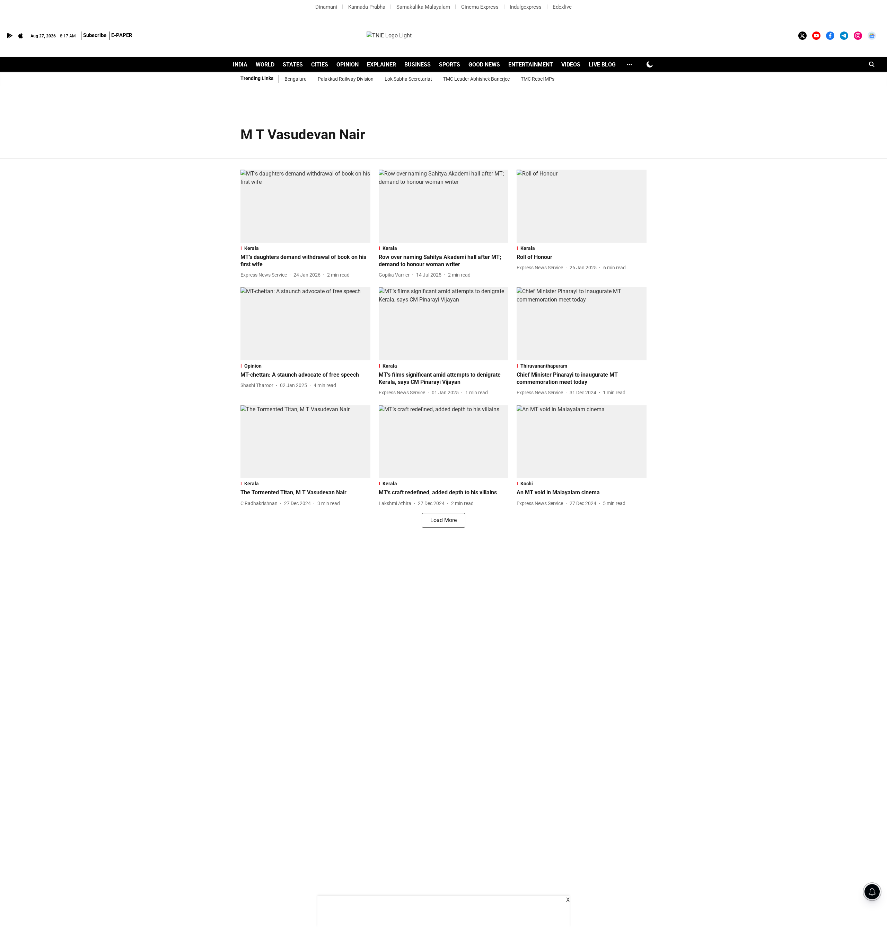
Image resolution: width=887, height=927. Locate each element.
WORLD (265, 64)
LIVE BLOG (602, 64)
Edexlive (562, 7)
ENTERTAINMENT (530, 64)
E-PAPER (121, 35)
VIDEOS (570, 64)
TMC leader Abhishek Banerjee (476, 79)
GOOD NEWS (484, 64)
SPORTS (449, 64)
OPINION (347, 64)
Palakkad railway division (346, 79)
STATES (293, 64)
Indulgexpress (526, 7)
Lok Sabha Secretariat (408, 79)
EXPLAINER (381, 64)
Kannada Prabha (366, 7)
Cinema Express (480, 7)
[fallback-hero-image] (305, 206)
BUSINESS (417, 64)
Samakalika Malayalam (423, 7)
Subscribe (94, 35)
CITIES (319, 64)
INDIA (240, 64)
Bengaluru (295, 79)
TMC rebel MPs (537, 79)
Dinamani (326, 7)
